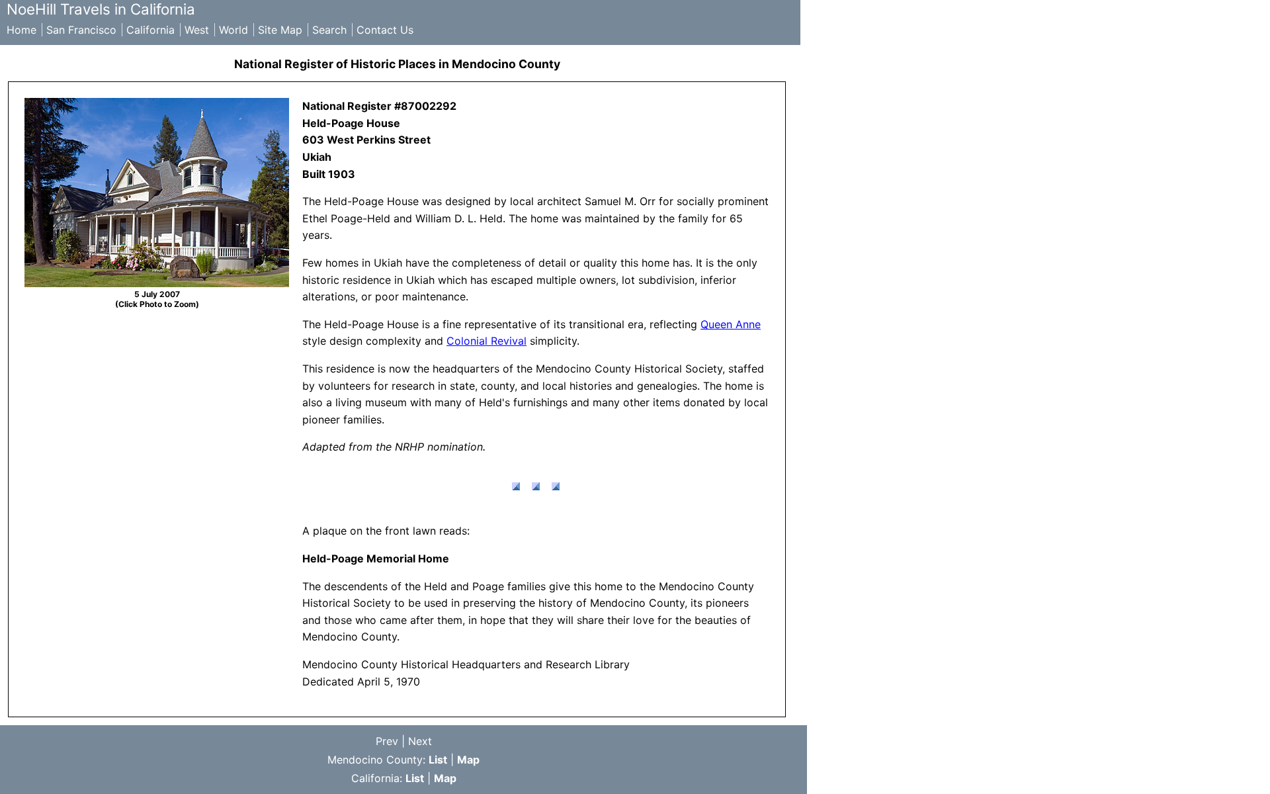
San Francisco (81, 29)
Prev (387, 741)
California (150, 29)
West (197, 29)
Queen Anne (730, 324)
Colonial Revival (486, 340)
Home (21, 29)
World (233, 29)
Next (420, 741)
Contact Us (385, 29)
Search (329, 29)
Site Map (280, 29)
